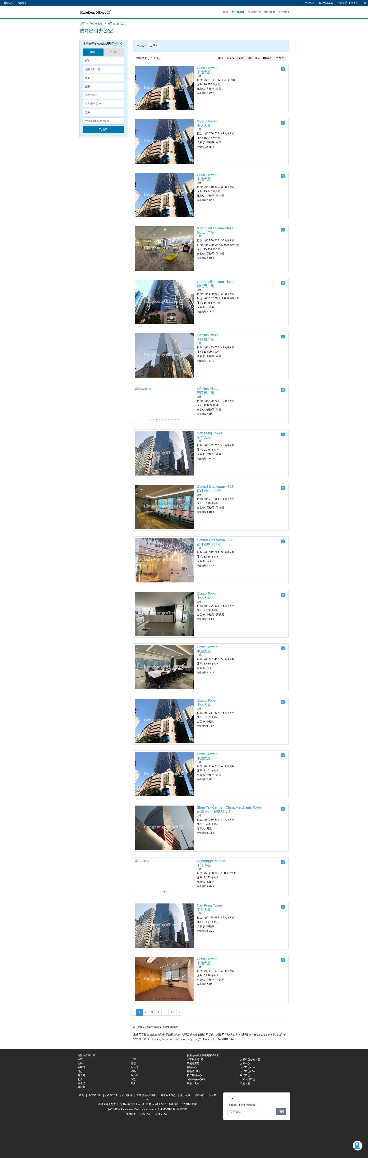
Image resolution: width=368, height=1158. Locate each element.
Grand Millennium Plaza (215, 228)
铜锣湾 (81, 1067)
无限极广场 (205, 339)
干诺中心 (204, 865)
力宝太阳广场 (247, 1079)
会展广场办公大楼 (250, 1059)
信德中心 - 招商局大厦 (214, 812)
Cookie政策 (161, 1114)
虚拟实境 (127, 1095)
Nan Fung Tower (209, 433)
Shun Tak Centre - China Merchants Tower (229, 807)
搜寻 (105, 129)
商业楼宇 (22, 2)
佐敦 (133, 1079)
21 (172, 1012)
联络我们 (200, 1095)
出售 (113, 51)
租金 (229, 58)
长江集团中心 (194, 1075)
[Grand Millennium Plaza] (164, 248)
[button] (190, 88)
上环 (152, 45)
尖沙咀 (134, 1075)
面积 (241, 58)
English (355, 2)
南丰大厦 (204, 437)
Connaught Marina (211, 861)
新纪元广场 (205, 232)
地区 (250, 58)
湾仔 (80, 1071)
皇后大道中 (193, 1083)
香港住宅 (8, 2)
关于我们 (283, 11)
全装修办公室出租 (146, 1095)
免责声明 (131, 1114)
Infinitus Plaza (207, 335)
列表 (281, 58)
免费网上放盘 (326, 2)
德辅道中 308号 (209, 491)
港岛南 (81, 1075)
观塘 (133, 1063)
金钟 (80, 1063)
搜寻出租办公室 (116, 23)
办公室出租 (238, 11)
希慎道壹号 (193, 1063)
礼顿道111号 (194, 1071)
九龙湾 (134, 1067)
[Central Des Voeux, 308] (164, 506)
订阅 (281, 1111)
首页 (225, 11)
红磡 (133, 1071)
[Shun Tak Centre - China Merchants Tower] (164, 827)
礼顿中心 (192, 1067)
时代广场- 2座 (247, 1071)
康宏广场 (245, 1075)
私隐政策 (145, 1114)
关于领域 (185, 1095)
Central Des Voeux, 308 (215, 487)
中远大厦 (204, 72)
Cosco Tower (207, 68)
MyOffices (309, 2)
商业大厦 (269, 11)
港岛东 (81, 1087)
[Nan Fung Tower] (164, 453)
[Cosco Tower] (164, 87)
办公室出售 (254, 11)
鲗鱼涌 (81, 1083)
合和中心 (245, 1063)
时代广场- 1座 (247, 1067)
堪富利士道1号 (195, 1059)
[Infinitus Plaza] (164, 355)
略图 (268, 58)
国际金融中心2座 (196, 1079)
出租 (93, 51)
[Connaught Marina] (141, 860)
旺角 (133, 1083)
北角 (80, 1079)
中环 (80, 1059)
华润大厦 (245, 1083)
